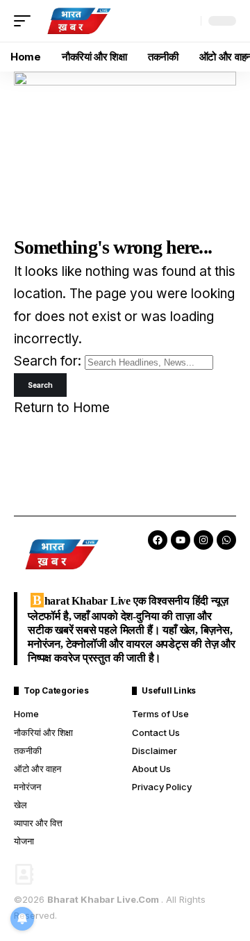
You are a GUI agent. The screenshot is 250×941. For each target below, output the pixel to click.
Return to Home (62, 408)
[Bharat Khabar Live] (78, 21)
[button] (26, 21)
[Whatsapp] (226, 540)
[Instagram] (203, 540)
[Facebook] (157, 540)
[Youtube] (180, 540)
